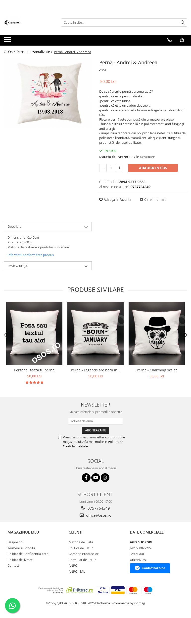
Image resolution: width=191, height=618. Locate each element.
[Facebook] (86, 477)
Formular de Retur (82, 559)
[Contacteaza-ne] (169, 40)
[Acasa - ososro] (28, 22)
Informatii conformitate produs (30, 255)
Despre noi (15, 542)
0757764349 (98, 508)
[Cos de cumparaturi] (182, 40)
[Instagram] (105, 477)
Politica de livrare (20, 559)
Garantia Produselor (83, 553)
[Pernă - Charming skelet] (157, 333)
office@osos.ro (98, 515)
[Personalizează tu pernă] (34, 333)
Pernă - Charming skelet (157, 370)
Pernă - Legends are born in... (95, 370)
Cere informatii (155, 199)
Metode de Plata (81, 542)
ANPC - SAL (77, 571)
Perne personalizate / (35, 51)
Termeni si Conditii (21, 548)
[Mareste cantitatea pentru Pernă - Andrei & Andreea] (119, 168)
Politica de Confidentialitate (27, 553)
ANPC (73, 565)
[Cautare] (182, 22)
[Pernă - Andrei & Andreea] (48, 92)
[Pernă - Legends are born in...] (95, 333)
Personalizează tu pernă (34, 370)
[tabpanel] (48, 92)
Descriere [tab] (14, 226)
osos (102, 70)
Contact (13, 565)
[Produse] (8, 41)
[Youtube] (95, 477)
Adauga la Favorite (117, 199)
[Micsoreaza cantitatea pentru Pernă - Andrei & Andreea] (103, 168)
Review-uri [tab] (18, 266)
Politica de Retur (81, 548)
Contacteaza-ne (153, 568)
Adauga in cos (153, 167)
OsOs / (10, 51)
